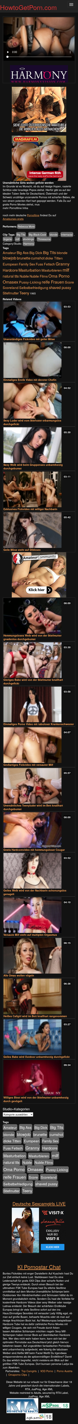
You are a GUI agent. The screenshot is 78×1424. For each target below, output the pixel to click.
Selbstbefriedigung (33, 287)
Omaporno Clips (17, 1374)
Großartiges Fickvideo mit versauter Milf (28, 765)
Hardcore (10, 270)
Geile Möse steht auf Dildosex (22, 550)
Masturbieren (52, 270)
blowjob (9, 258)
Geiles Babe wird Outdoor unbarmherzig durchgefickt (36, 1057)
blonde (54, 234)
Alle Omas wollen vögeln (18, 975)
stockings (28, 239)
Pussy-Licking (30, 282)
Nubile (24, 276)
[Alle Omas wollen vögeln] (39, 956)
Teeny (24, 292)
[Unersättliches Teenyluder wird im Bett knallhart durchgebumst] (39, 786)
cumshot (37, 258)
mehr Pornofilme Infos (15, 208)
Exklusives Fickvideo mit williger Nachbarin (30, 509)
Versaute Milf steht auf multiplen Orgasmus (30, 934)
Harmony (28, 243)
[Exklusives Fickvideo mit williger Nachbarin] (39, 489)
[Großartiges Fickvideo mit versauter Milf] (39, 745)
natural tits (11, 276)
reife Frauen (53, 282)
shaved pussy (60, 287)
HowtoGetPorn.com (28, 7)
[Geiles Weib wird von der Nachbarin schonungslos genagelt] (39, 871)
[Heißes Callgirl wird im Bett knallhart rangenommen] (39, 996)
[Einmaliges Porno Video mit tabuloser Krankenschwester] (39, 704)
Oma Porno (59, 276)
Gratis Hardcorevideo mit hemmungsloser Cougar (34, 850)
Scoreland (11, 287)
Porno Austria (64, 1371)
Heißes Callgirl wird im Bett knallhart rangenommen (35, 1016)
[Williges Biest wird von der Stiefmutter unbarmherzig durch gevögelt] (39, 1078)
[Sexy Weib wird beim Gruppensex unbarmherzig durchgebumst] (39, 445)
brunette (23, 258)
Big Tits (21, 234)
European (10, 264)
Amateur (9, 252)
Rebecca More (26, 226)
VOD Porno (46, 1371)
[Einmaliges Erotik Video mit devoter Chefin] (39, 360)
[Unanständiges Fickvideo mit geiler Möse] (39, 319)
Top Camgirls (29, 1371)
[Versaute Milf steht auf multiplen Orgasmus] (39, 915)
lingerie (7, 239)
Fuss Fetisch (45, 263)
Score (69, 282)
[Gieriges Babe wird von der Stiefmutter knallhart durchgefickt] (39, 660)
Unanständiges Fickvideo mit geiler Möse (29, 339)
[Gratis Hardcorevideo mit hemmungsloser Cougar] (39, 830)
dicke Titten (54, 258)
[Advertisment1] (39, 109)
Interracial (67, 234)
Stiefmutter (11, 293)
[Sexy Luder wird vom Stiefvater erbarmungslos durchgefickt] (39, 401)
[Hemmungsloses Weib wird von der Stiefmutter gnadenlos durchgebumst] (39, 616)
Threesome (44, 239)
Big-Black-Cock (37, 234)
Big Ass (23, 252)
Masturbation (30, 270)
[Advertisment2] (39, 158)
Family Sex (27, 264)
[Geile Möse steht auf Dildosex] (39, 530)
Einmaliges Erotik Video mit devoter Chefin (29, 380)
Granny (62, 264)
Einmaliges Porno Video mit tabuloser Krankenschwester (38, 724)
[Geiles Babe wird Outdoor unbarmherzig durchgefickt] (39, 1037)
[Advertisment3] (39, 574)
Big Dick (35, 252)
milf (17, 239)
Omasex (10, 282)
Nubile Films (39, 276)
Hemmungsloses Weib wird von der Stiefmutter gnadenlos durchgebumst (32, 637)
